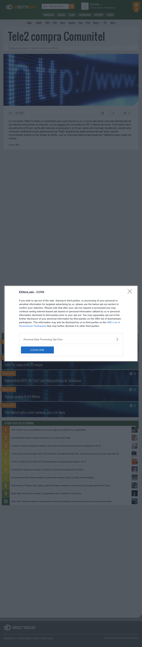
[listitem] (71, 339)
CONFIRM (37, 350)
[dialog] (71, 323)
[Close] (131, 292)
